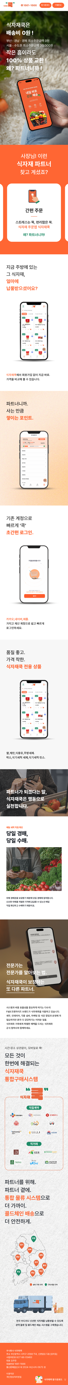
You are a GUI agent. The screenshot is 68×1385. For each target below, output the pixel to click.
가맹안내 (58, 5)
